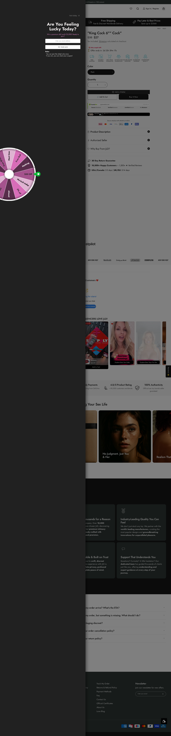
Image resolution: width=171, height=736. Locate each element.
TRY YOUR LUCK (63, 47)
